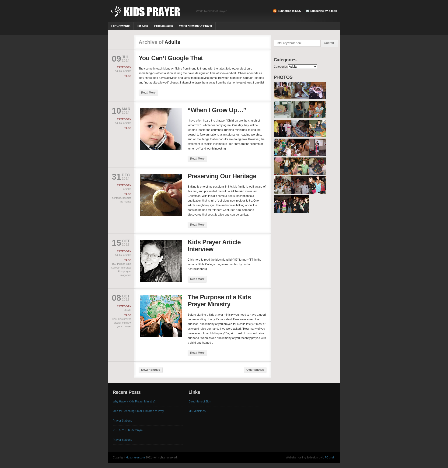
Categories (281, 66)
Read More (148, 92)
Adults (118, 71)
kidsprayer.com (135, 457)
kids (114, 319)
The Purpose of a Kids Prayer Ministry (219, 301)
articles (127, 71)
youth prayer (124, 326)
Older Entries (255, 369)
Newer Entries (150, 369)
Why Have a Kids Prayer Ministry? (134, 401)
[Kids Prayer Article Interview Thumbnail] (161, 282)
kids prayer (124, 271)
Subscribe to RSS (289, 11)
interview (126, 267)
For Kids (142, 26)
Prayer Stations (122, 420)
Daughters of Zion (200, 401)
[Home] (147, 13)
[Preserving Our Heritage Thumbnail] (161, 216)
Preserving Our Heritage (222, 176)
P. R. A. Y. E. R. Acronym (128, 430)
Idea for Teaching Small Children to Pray (138, 411)
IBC (114, 263)
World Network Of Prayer (195, 26)
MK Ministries (197, 411)
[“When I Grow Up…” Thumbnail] (161, 150)
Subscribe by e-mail (323, 11)
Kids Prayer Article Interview (214, 246)
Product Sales (163, 26)
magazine (125, 275)
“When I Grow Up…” (217, 110)
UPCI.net (328, 457)
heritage (116, 197)
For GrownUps (120, 26)
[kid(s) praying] (282, 98)
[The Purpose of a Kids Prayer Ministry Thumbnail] (161, 337)
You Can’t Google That (171, 58)
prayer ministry (122, 322)
